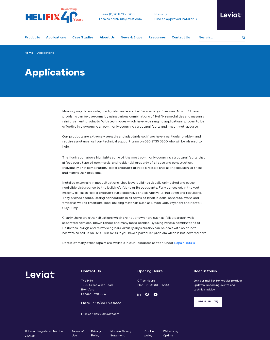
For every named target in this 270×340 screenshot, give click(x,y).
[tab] (208, 302)
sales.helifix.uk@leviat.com (100, 314)
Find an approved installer (174, 19)
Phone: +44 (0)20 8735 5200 (101, 303)
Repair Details (184, 243)
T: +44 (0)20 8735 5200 (117, 14)
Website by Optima (170, 333)
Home (159, 14)
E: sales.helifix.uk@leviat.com (120, 19)
